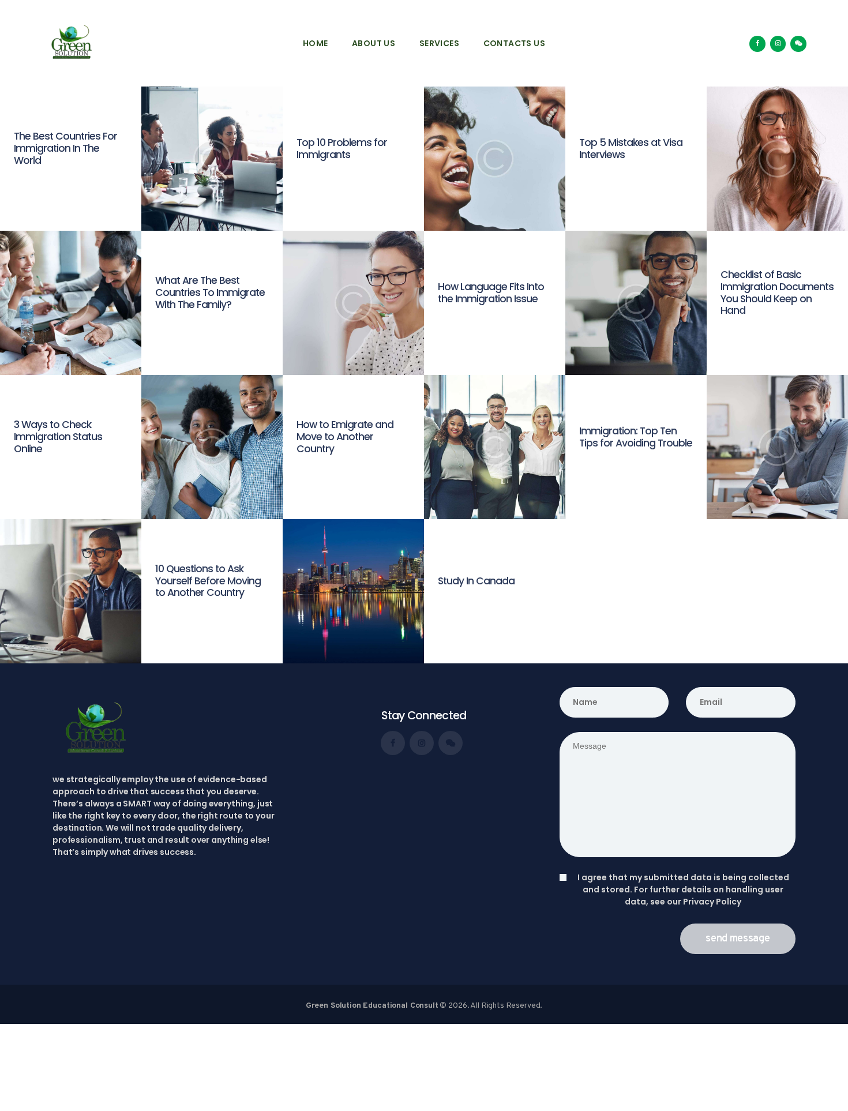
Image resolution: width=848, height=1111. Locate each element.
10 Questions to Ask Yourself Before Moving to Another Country (208, 581)
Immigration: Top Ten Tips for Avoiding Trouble (635, 437)
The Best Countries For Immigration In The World (65, 148)
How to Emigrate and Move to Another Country (345, 437)
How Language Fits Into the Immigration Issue (491, 293)
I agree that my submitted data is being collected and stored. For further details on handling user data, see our (683, 889)
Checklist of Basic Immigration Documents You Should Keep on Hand (777, 293)
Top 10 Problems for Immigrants (342, 149)
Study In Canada (476, 581)
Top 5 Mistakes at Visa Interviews (630, 149)
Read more (36, 180)
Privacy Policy (712, 901)
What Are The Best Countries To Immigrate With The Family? (210, 292)
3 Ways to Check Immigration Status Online (58, 437)
